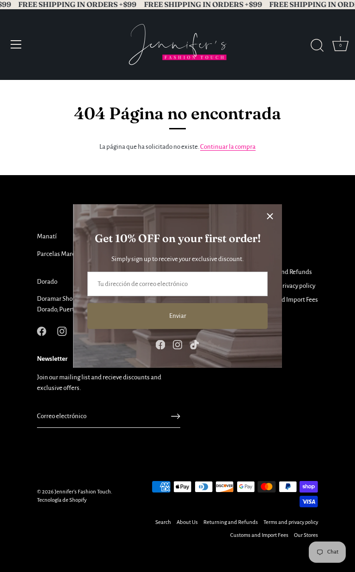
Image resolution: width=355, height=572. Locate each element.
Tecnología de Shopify (61, 500)
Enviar (177, 315)
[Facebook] (160, 344)
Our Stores (306, 535)
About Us (187, 522)
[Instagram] (177, 344)
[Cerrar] (270, 216)
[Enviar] (175, 416)
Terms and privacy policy (282, 285)
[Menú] (16, 44)
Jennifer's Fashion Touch (83, 492)
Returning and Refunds (230, 522)
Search (163, 522)
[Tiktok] (194, 344)
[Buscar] (317, 46)
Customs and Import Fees (284, 299)
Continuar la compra (228, 146)
